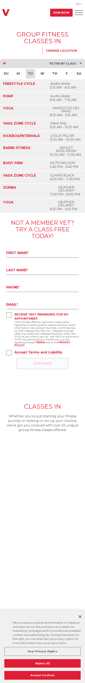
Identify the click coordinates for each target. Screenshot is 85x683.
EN (78, 3)
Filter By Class (63, 63)
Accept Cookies (42, 675)
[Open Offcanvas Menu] (79, 12)
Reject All (42, 663)
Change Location (61, 51)
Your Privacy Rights (42, 651)
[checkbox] (8, 315)
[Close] (80, 616)
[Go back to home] (6, 12)
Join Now (61, 13)
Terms (40, 342)
